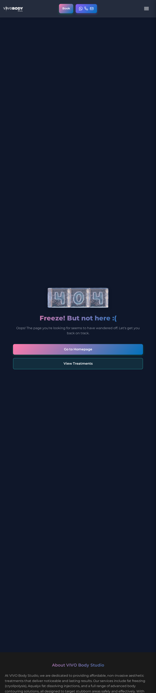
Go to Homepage (78, 349)
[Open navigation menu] (146, 8)
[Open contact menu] (86, 8)
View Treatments (78, 363)
